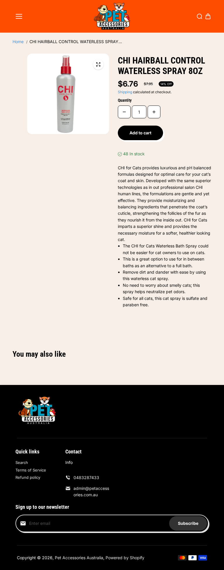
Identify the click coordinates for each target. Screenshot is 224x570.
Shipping (125, 92)
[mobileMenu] (19, 16)
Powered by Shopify (125, 557)
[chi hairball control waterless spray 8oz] (98, 64)
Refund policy (27, 477)
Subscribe (188, 523)
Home (18, 41)
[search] (199, 16)
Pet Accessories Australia (79, 557)
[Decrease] (124, 111)
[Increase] (154, 111)
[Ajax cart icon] (207, 16)
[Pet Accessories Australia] (112, 16)
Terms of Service (30, 470)
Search (21, 462)
